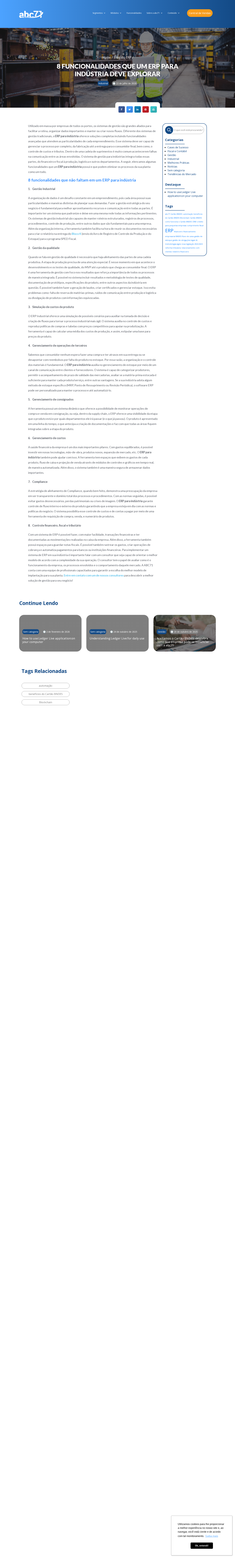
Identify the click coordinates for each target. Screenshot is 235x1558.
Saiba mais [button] (211, 1536)
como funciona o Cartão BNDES (178, 222)
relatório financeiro (180, 252)
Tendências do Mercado (182, 174)
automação (188, 214)
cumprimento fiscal (195, 225)
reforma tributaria (173, 248)
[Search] (169, 130)
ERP (169, 230)
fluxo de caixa (188, 236)
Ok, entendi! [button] (201, 1545)
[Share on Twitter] (129, 111)
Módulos (115, 13)
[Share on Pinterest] (145, 111)
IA (196, 240)
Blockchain (184, 218)
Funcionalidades (134, 13)
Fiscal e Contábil (177, 151)
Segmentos (98, 13)
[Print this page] (153, 111)
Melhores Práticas (178, 162)
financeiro (178, 231)
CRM (194, 222)
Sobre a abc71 (153, 13)
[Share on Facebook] (121, 111)
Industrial (173, 159)
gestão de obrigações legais (184, 240)
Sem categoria (176, 170)
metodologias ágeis (173, 244)
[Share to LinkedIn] (137, 111)
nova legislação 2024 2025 (192, 244)
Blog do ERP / (123, 57)
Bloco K (76, 233)
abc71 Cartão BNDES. (174, 214)
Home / (108, 57)
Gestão (172, 155)
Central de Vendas (200, 13)
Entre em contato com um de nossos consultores (94, 575)
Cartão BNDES (196, 218)
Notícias (172, 166)
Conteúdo (172, 13)
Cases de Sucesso (178, 147)
